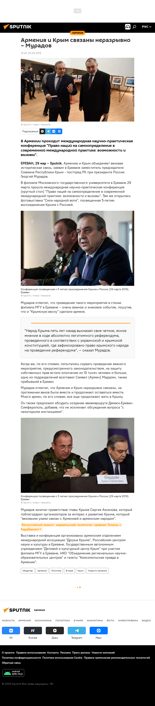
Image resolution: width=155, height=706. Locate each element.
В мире (69, 570)
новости (8, 620)
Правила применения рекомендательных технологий (117, 657)
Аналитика (95, 620)
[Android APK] (13, 673)
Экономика (43, 620)
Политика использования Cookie (62, 657)
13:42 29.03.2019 (31, 53)
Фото (110, 620)
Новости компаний (103, 652)
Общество (27, 570)
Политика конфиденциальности (21, 657)
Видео (146, 620)
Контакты (53, 652)
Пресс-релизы (81, 652)
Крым (81, 570)
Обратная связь (11, 662)
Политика (56, 570)
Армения (42, 570)
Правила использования (31, 652)
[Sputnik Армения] (18, 30)
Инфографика (128, 620)
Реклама (65, 652)
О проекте (8, 652)
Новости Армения (97, 570)
